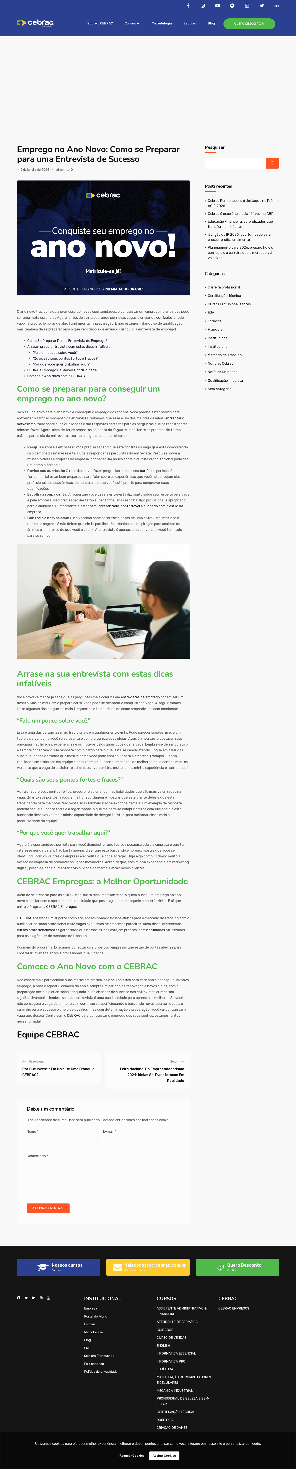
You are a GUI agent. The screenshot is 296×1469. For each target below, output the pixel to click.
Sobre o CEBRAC (100, 23)
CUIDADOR (165, 1330)
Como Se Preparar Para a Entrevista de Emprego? (67, 341)
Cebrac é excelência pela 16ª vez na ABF (240, 214)
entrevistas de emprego (140, 697)
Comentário (37, 1156)
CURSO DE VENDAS (171, 1338)
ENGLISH (163, 1346)
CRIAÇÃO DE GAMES (172, 1428)
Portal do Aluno (95, 1316)
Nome (32, 1131)
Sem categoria (219, 389)
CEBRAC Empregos (61, 907)
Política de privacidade (100, 1372)
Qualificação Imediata (225, 381)
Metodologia (162, 23)
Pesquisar (215, 147)
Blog (211, 23)
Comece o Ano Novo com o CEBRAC (56, 376)
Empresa (90, 1308)
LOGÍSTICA (165, 1369)
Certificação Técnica (224, 296)
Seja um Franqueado (99, 1356)
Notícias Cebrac (220, 363)
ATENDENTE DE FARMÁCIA (177, 1322)
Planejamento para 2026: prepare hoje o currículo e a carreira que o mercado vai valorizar (240, 252)
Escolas (190, 23)
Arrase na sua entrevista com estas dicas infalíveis (68, 347)
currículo (147, 471)
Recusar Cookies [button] (132, 1455)
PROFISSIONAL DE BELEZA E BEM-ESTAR (183, 1401)
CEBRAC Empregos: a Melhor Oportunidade (62, 370)
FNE (87, 1348)
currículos (164, 318)
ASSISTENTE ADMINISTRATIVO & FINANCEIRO (182, 1311)
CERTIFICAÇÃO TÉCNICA (175, 1412)
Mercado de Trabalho (225, 355)
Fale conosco (94, 1364)
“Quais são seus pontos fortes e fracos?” (66, 358)
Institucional (218, 338)
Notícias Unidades (222, 372)
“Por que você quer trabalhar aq (58, 364)
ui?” (87, 364)
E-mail (109, 1131)
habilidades (155, 930)
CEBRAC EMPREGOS (233, 1308)
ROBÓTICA (165, 1420)
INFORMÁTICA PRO (171, 1361)
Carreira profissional (224, 287)
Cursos (130, 23)
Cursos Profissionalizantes (229, 304)
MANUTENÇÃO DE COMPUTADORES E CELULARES (184, 1380)
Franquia (215, 329)
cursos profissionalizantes (38, 930)
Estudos (214, 321)
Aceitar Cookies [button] (164, 1455)
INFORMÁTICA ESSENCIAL (176, 1353)
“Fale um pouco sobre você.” (55, 353)
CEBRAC (27, 918)
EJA (211, 313)
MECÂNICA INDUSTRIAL (175, 1391)
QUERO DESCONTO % (249, 23)
